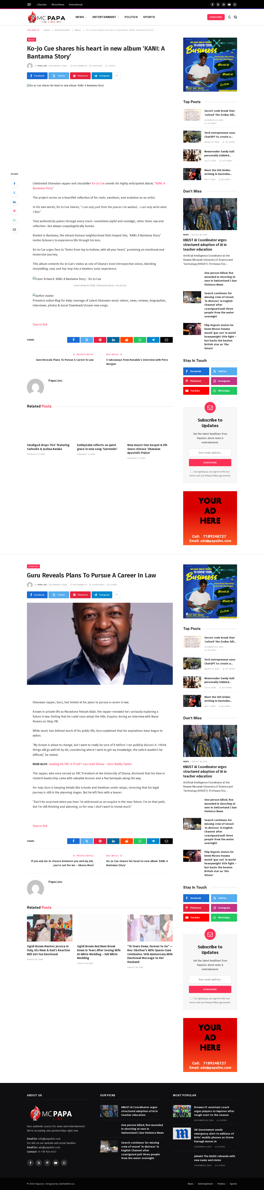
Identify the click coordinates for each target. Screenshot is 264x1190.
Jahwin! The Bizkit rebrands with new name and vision (214, 1158)
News (80, 17)
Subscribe (216, 17)
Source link (40, 324)
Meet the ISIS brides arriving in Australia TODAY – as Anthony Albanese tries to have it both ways (220, 172)
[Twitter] (14, 192)
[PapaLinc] (47, 17)
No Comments (80, 66)
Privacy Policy (211, 475)
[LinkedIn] (14, 201)
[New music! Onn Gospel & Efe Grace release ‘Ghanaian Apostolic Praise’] (150, 426)
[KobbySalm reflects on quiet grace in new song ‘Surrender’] (99, 426)
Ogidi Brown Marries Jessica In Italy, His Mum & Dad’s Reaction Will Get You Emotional (48, 950)
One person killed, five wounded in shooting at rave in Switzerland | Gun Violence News (220, 278)
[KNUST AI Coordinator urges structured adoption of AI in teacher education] (210, 214)
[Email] (14, 229)
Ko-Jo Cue (98, 183)
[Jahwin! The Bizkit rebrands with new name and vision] (182, 1160)
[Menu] (29, 5)
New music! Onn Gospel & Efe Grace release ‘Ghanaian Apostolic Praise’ (147, 449)
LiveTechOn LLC (67, 1183)
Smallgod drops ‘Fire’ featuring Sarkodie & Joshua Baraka (48, 447)
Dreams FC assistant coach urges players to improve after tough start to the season (214, 1111)
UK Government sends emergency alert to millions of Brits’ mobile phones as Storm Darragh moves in (214, 1135)
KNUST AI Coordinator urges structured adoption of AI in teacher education (205, 245)
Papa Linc (42, 66)
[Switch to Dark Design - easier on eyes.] (229, 17)
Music (31, 40)
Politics (131, 17)
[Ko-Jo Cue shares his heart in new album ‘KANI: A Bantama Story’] (100, 125)
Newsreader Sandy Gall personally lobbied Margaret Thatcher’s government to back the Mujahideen (219, 153)
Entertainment (104, 17)
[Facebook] (14, 183)
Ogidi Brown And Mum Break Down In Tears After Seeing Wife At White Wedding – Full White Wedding (99, 952)
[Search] (235, 17)
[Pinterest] (14, 211)
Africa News (57, 4)
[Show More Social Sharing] (116, 75)
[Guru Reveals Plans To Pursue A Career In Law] (100, 644)
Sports (149, 17)
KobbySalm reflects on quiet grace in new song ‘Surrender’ (97, 447)
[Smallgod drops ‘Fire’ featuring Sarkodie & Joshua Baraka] (49, 426)
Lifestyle (42, 4)
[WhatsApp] (14, 220)
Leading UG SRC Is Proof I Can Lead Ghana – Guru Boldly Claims (90, 764)
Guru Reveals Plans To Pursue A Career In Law (65, 359)
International (76, 4)
